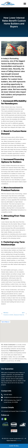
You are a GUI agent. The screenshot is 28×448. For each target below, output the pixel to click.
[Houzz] (5, 419)
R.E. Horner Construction (8, 344)
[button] (25, 4)
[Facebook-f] (2, 419)
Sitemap (19, 440)
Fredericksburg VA (14, 350)
